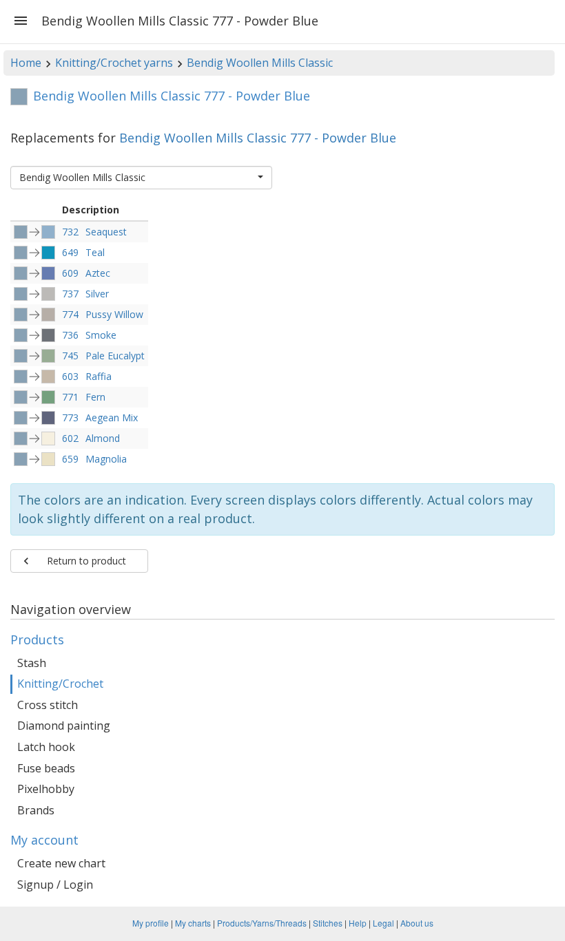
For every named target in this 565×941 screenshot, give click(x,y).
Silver (97, 293)
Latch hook (46, 746)
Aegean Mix (111, 417)
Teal (95, 252)
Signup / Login (55, 884)
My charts (193, 923)
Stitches (327, 923)
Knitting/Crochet (60, 683)
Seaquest (106, 231)
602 (70, 438)
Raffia (98, 376)
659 (70, 458)
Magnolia (106, 458)
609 (70, 272)
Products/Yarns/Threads (262, 923)
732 (70, 231)
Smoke (100, 334)
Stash (31, 662)
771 (70, 396)
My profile (150, 923)
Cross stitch (47, 704)
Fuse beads (46, 768)
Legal (383, 923)
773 (70, 417)
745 (70, 355)
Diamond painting (63, 725)
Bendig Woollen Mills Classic (260, 62)
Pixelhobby (45, 788)
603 (70, 376)
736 (70, 334)
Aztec (97, 272)
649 (70, 252)
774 (70, 314)
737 (70, 293)
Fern (95, 396)
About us (416, 923)
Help (358, 923)
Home (25, 62)
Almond (102, 438)
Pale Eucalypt (115, 355)
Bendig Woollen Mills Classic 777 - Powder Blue (257, 137)
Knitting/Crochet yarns (114, 62)
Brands (35, 810)
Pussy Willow (114, 314)
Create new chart (61, 863)
